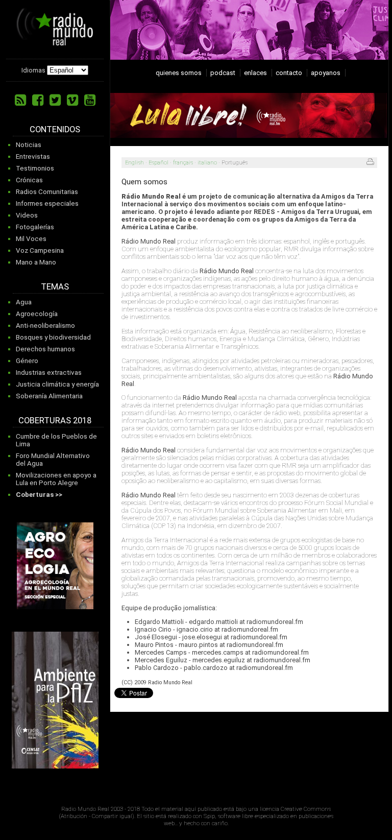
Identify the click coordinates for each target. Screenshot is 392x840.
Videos (27, 215)
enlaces (255, 73)
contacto (289, 73)
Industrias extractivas (49, 372)
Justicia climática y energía (57, 384)
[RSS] (20, 100)
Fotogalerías (35, 227)
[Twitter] (55, 100)
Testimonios (35, 168)
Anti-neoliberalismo (45, 325)
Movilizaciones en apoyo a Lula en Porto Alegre (56, 479)
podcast (222, 73)
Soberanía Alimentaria (49, 396)
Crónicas (29, 180)
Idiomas (33, 70)
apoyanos (325, 73)
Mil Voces (31, 239)
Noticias (28, 145)
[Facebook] (38, 100)
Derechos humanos (45, 349)
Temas (55, 287)
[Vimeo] (72, 100)
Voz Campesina (40, 250)
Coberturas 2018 (54, 420)
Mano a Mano (36, 262)
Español (158, 162)
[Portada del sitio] (55, 42)
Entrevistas (33, 156)
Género (27, 361)
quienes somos (179, 73)
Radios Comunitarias (47, 192)
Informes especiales (47, 203)
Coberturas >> (39, 494)
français (183, 162)
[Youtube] (90, 100)
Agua (24, 302)
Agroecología (37, 314)
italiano (207, 162)
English (134, 162)
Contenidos (55, 129)
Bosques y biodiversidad (53, 337)
